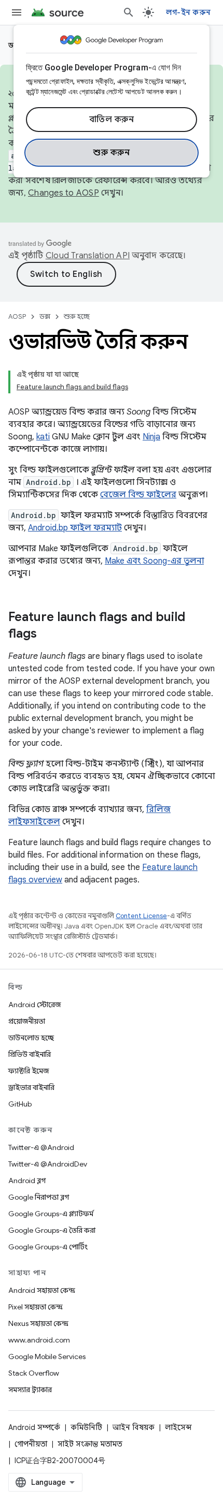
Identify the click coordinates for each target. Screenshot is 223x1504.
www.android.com (39, 1340)
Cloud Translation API (88, 255)
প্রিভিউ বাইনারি (29, 1054)
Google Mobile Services (47, 1356)
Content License (141, 915)
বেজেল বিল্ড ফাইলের (138, 495)
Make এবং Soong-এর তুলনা (154, 561)
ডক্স (44, 316)
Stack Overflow (33, 1373)
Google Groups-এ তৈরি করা (51, 1230)
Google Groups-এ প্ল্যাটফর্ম (50, 1213)
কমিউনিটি (86, 1427)
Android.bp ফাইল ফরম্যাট (75, 528)
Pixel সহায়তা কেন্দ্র (35, 1306)
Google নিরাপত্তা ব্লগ (38, 1197)
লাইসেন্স (178, 1427)
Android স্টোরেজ (34, 1004)
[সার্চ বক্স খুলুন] (128, 12)
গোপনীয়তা (31, 1444)
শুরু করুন (111, 153)
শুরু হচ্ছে (77, 316)
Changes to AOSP (63, 193)
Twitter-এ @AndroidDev (47, 1164)
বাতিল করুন (111, 119)
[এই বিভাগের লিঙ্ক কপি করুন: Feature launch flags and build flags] (47, 634)
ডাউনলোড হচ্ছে (31, 1037)
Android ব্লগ (27, 1180)
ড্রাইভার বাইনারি (31, 1087)
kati (43, 437)
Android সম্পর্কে (34, 1427)
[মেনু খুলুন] (16, 12)
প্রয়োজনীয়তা (26, 1021)
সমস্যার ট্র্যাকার (30, 1389)
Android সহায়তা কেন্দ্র (41, 1290)
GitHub (20, 1104)
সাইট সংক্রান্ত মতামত (90, 1444)
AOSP (17, 316)
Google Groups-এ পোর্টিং (48, 1246)
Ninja (151, 437)
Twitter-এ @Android (41, 1147)
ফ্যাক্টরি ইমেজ (28, 1070)
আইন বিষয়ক (134, 1427)
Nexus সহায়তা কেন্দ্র (38, 1323)
